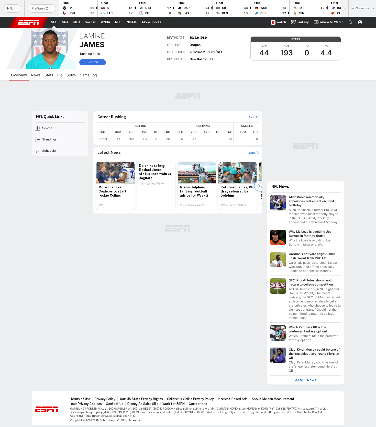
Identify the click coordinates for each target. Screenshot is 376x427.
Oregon (195, 45)
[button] (351, 22)
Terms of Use (80, 399)
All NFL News (305, 380)
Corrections (198, 404)
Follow (92, 62)
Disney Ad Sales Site (142, 404)
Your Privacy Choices (86, 404)
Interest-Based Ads (233, 399)
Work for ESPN (173, 404)
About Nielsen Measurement (273, 399)
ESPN (28, 22)
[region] (183, 132)
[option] (115, 186)
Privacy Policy (105, 399)
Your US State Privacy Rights (141, 399)
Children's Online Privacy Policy (190, 399)
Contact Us (114, 404)
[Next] (344, 8)
